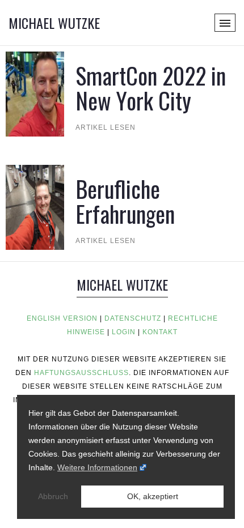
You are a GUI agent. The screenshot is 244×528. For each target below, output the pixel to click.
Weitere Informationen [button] (97, 467)
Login (124, 332)
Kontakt (160, 332)
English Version (62, 318)
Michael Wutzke (54, 22)
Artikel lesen (105, 127)
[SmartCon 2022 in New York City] (35, 93)
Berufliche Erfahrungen (125, 201)
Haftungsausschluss (81, 373)
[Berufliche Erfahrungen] (35, 206)
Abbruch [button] (53, 496)
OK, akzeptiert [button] (152, 496)
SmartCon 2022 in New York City (150, 87)
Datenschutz (132, 318)
